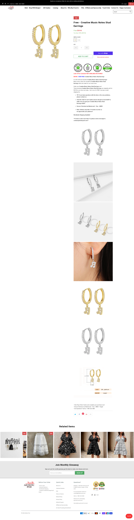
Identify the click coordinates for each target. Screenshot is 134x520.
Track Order (106, 8)
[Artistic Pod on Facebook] (2, 4)
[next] (69, 41)
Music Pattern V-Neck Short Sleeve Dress (94, 445)
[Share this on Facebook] (79, 414)
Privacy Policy (59, 499)
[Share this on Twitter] (75, 414)
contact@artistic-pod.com (79, 493)
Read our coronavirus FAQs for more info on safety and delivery (67, 1)
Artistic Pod (27, 513)
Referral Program (60, 502)
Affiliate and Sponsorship (93, 8)
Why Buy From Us (73, 8)
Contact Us (114, 8)
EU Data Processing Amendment (63, 507)
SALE (26, 8)
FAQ (82, 8)
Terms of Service (60, 494)
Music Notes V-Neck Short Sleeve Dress (67, 445)
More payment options (103, 57)
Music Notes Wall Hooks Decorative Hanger (13, 445)
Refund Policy (59, 496)
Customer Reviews (60, 488)
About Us (64, 8)
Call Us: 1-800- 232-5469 (17, 4)
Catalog (55, 8)
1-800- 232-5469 (80, 496)
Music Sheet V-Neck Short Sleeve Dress (121, 445)
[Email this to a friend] (90, 414)
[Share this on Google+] (86, 414)
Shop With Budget (35, 8)
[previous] (24, 41)
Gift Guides (47, 8)
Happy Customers (125, 8)
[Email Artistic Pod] (8, 4)
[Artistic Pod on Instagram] (5, 4)
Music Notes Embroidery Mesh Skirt (40, 445)
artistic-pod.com (79, 503)
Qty (75, 44)
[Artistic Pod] (10, 7)
